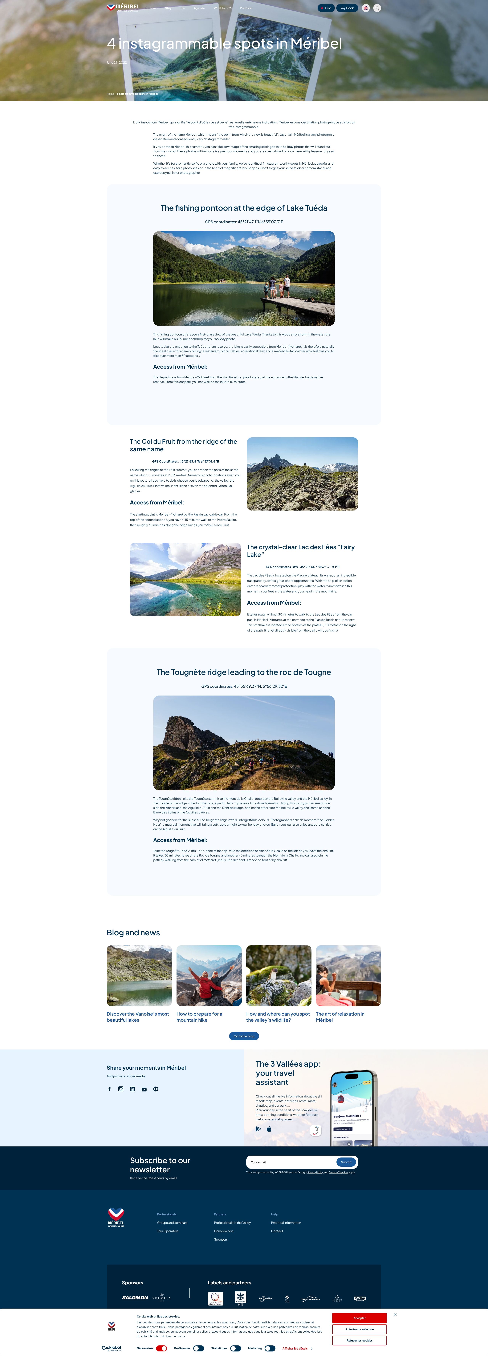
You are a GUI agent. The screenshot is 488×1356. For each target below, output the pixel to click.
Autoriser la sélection (359, 1329)
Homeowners (224, 1231)
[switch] (198, 1348)
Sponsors (221, 1239)
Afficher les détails (295, 1348)
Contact (277, 1231)
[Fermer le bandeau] (395, 1314)
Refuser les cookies (360, 1340)
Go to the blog (244, 1036)
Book (350, 8)
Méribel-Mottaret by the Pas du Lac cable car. (191, 514)
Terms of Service (338, 1172)
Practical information (286, 1223)
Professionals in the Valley (232, 1223)
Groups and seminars (172, 1223)
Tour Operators (167, 1231)
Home (110, 93)
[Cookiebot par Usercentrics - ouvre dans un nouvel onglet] (111, 1348)
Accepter (360, 1318)
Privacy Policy (315, 1172)
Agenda (199, 8)
